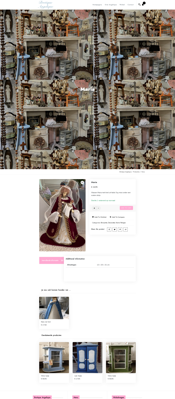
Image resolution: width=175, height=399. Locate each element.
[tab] (52, 260)
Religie (123, 223)
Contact (131, 5)
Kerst (118, 223)
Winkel (122, 5)
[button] (82, 182)
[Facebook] (109, 229)
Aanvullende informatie (50, 260)
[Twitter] (115, 229)
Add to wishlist (100, 217)
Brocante (104, 223)
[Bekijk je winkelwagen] (143, 5)
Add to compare (118, 217)
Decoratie (111, 223)
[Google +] (126, 229)
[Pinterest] (120, 229)
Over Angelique (111, 5)
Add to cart (126, 208)
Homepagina (97, 5)
